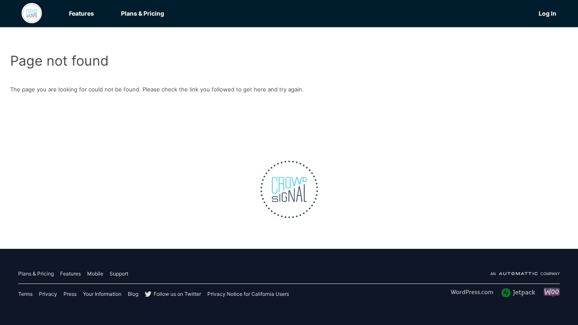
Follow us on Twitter (177, 294)
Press (70, 294)
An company (525, 274)
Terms (25, 294)
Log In (547, 13)
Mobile (95, 273)
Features (81, 13)
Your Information (102, 294)
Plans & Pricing (142, 13)
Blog (133, 294)
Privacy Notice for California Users (248, 294)
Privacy (48, 294)
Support (119, 273)
